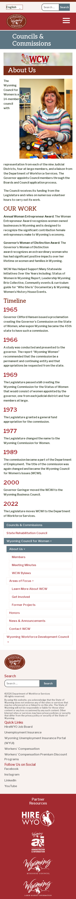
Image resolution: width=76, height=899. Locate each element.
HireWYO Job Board (18, 726)
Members (18, 557)
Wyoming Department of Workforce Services (16, 21)
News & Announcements (27, 621)
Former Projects (24, 605)
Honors (14, 613)
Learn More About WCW (29, 589)
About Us (16, 549)
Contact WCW (19, 629)
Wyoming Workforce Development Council (38, 637)
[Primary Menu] (66, 20)
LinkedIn (10, 780)
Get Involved (21, 597)
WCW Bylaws (21, 573)
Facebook (11, 769)
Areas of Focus (20, 581)
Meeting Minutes (24, 565)
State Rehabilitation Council (27, 533)
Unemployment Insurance (23, 732)
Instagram (11, 774)
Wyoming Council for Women (28, 541)
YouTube (10, 786)
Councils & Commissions (24, 525)
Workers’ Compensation (22, 748)
